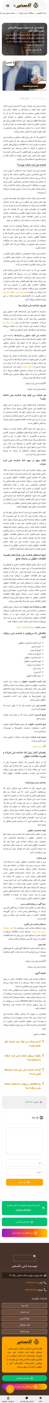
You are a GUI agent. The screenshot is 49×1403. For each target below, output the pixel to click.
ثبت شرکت (9, 322)
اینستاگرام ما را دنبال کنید (22, 1233)
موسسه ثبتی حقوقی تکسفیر (14, 292)
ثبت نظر (23, 1182)
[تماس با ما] (10, 1389)
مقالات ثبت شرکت (25, 13)
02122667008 (32, 1282)
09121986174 (30, 1290)
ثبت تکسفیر (41, 13)
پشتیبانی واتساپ (22, 1222)
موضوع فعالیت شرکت (25, 627)
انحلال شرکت (27, 367)
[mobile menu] (7, 6)
